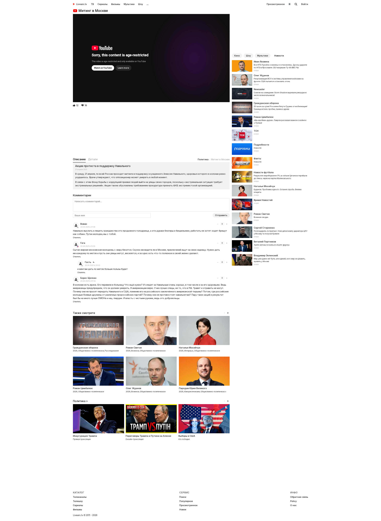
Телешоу (78, 501)
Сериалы (102, 4)
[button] (228, 313)
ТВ (92, 4)
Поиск (182, 497)
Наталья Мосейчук (189, 347)
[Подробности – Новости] (270, 149)
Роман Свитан (134, 347)
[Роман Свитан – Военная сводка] (270, 218)
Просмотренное (276, 4)
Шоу (140, 4)
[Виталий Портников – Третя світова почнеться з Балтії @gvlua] (270, 246)
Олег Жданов (133, 388)
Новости (279, 55)
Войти (304, 4)
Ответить (77, 237)
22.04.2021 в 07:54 (88, 281)
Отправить (221, 215)
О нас (293, 505)
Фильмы (115, 4)
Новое (182, 509)
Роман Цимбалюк (83, 388)
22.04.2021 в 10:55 (87, 246)
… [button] (148, 4)
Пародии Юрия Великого (193, 388)
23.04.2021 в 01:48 (87, 227)
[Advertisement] (151, 132)
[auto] (289, 4)
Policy (293, 501)
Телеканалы (79, 497)
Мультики (129, 4)
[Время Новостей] (270, 204)
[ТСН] (270, 135)
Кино (237, 55)
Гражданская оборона (85, 347)
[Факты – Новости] (270, 163)
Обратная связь (299, 497)
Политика (203, 159)
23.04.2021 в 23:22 (92, 265)
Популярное (186, 501)
